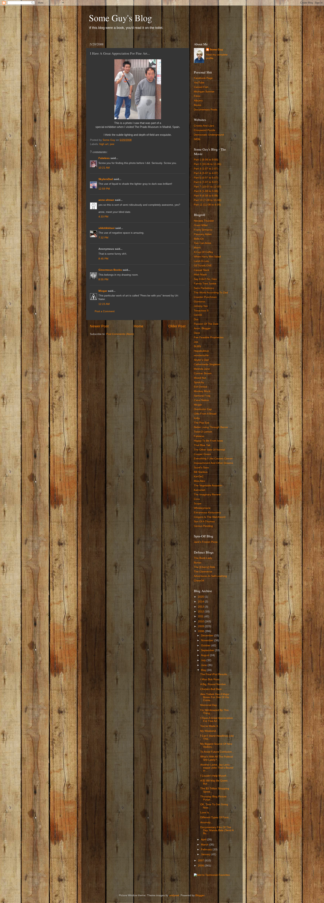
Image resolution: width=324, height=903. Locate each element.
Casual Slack (201, 270)
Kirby (197, 418)
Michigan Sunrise (204, 91)
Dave (197, 333)
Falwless (104, 158)
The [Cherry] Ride (204, 567)
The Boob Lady (203, 558)
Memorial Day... (209, 705)
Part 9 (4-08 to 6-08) (206, 195)
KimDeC (199, 476)
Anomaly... (206, 822)
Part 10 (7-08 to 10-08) (207, 200)
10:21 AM (104, 167)
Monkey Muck (202, 391)
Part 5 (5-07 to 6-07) (206, 177)
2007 (201, 860)
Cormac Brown (203, 373)
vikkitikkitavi (106, 228)
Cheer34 (199, 580)
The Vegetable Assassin (208, 485)
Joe (196, 341)
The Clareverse (203, 571)
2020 (201, 596)
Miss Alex (199, 481)
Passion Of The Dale (206, 323)
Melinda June (202, 369)
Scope (197, 503)
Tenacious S (201, 310)
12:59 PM (104, 188)
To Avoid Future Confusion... (217, 751)
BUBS (197, 346)
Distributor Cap (203, 409)
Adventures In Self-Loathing (210, 576)
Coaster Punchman (205, 297)
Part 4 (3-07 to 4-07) (206, 173)
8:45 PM (103, 258)
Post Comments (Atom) (120, 334)
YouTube (199, 82)
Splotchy (199, 382)
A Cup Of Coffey (203, 252)
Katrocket (199, 490)
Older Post (176, 326)
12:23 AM (104, 304)
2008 (201, 631)
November (207, 640)
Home (138, 326)
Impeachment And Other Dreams (213, 463)
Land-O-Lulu (201, 261)
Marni (197, 247)
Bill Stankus (201, 472)
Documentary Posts (205, 109)
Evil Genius (200, 386)
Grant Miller (201, 225)
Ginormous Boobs (110, 269)
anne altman (106, 200)
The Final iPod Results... (214, 674)
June (204, 665)
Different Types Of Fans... (215, 817)
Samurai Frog (202, 395)
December (207, 635)
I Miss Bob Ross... (211, 679)
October (206, 645)
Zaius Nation (201, 400)
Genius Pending (203, 526)
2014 (201, 601)
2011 (201, 616)
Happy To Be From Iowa (208, 440)
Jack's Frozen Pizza (206, 542)
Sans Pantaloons (204, 288)
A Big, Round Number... (214, 684)
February (207, 849)
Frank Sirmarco (203, 229)
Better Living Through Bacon (211, 427)
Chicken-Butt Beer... (212, 689)
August (205, 655)
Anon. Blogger (202, 328)
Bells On (199, 238)
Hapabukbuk (201, 351)
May (204, 670)
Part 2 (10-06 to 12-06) (207, 164)
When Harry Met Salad (207, 256)
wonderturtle (201, 355)
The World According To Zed (211, 292)
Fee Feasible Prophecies (209, 337)
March (205, 844)
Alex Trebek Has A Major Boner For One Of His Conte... (214, 697)
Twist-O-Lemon (203, 431)
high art (103, 144)
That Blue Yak (202, 445)
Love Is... (205, 812)
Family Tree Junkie (205, 283)
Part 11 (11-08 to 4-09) (207, 204)
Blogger (199, 895)
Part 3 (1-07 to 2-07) (206, 168)
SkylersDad (105, 179)
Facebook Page (203, 78)
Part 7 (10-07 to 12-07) (207, 186)
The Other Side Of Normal (209, 449)
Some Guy (216, 49)
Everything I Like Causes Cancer (213, 458)
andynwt (174, 895)
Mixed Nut (200, 377)
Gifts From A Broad (205, 413)
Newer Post (99, 326)
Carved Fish (201, 87)
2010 (201, 621)
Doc (196, 319)
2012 (201, 611)
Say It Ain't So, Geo (205, 279)
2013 (201, 606)
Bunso (197, 562)
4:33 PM (103, 216)
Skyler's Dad (201, 359)
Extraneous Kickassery (207, 512)
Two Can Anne (202, 243)
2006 (201, 865)
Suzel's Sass (201, 467)
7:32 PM (103, 237)
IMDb (197, 139)
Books (197, 105)
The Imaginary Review (207, 494)
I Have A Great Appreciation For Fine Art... (216, 719)
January (206, 854)
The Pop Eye (201, 422)
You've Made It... (210, 726)
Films (197, 96)
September (208, 650)
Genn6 (198, 315)
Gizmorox (199, 301)
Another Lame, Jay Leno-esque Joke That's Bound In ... (216, 767)
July (203, 660)
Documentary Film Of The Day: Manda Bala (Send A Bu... (216, 830)
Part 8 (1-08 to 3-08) (206, 191)
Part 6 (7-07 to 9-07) (206, 182)
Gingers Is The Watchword (209, 517)
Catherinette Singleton (207, 364)
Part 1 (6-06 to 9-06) (206, 159)
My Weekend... (209, 731)
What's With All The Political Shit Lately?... (216, 758)
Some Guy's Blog (120, 18)
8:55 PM (103, 279)
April (204, 839)
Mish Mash (200, 274)
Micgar (102, 291)
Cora (197, 499)
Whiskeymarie (202, 508)
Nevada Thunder (204, 220)
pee (112, 144)
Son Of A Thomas (204, 521)
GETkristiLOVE (203, 265)
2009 (201, 626)
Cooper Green (202, 454)
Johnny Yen (201, 306)
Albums (198, 100)
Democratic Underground (209, 134)
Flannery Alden (203, 234)
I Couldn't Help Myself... (214, 775)
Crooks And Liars (204, 125)
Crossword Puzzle (204, 130)
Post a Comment (105, 311)
